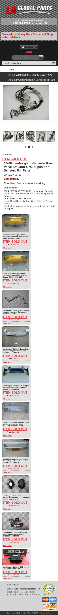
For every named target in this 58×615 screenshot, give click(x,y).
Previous (7, 137)
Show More (7, 248)
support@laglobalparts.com (27, 588)
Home (12, 69)
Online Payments (49, 595)
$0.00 (29, 51)
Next (50, 137)
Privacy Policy (45, 613)
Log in (32, 47)
